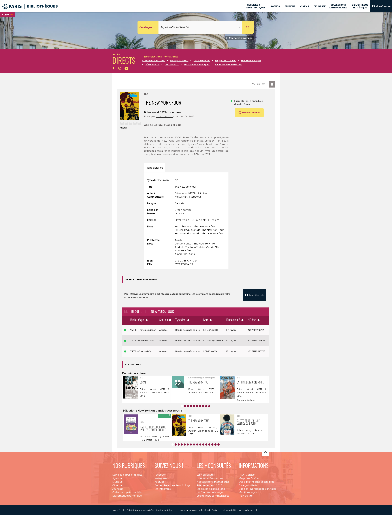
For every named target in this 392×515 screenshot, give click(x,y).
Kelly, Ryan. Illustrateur (188, 196)
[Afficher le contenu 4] (191, 406)
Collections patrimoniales (127, 492)
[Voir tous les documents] (182, 411)
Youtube (159, 481)
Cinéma (117, 485)
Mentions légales (248, 492)
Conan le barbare (246, 400)
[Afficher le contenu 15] (215, 444)
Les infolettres (163, 488)
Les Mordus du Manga (210, 492)
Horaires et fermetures (210, 478)
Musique (117, 481)
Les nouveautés (206, 474)
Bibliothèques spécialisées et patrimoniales (149, 510)
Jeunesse (117, 488)
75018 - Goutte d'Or (140, 351)
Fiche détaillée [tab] (154, 167)
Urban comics (164, 116)
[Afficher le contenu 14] (212, 444)
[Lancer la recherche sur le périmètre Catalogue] (248, 27)
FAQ (241, 474)
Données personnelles (263, 488)
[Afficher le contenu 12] (206, 444)
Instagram (161, 478)
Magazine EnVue (248, 478)
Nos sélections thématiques (213, 481)
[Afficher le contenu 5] (194, 406)
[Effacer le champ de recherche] (240, 27)
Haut (265, 452)
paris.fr (116, 510)
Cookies (243, 488)
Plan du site (246, 495)
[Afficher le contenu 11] (203, 444)
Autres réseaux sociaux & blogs (172, 485)
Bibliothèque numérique (127, 495)
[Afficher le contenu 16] (218, 444)
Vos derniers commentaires (213, 495)
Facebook (160, 474)
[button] (381, 6)
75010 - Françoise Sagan (143, 330)
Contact (250, 474)
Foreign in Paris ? (249, 485)
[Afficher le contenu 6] (197, 406)
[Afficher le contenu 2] (185, 406)
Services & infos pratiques (127, 474)
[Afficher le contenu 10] (209, 406)
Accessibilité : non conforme (238, 510)
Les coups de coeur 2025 (211, 488)
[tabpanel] (186, 222)
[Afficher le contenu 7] (200, 406)
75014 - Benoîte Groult (142, 340)
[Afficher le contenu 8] (203, 406)
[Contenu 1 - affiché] (182, 406)
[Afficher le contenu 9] (206, 406)
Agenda (117, 478)
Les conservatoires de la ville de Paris (198, 510)
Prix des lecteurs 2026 (209, 485)
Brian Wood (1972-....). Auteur (162, 112)
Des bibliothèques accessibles (256, 481)
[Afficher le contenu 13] (209, 444)
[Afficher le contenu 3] (188, 406)
